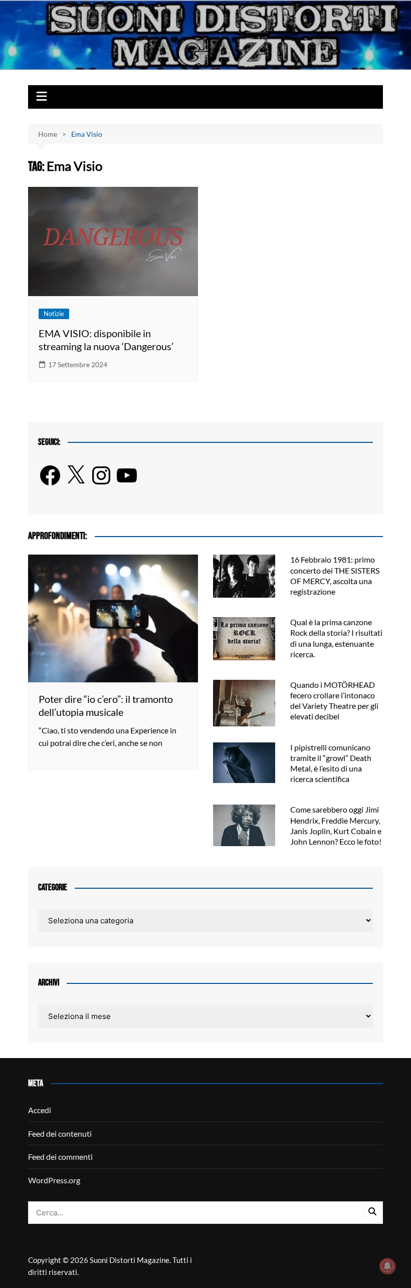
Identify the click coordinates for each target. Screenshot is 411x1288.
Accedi (39, 1110)
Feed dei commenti (60, 1156)
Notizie (54, 314)
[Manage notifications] (387, 1266)
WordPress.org (54, 1180)
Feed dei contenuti (60, 1133)
